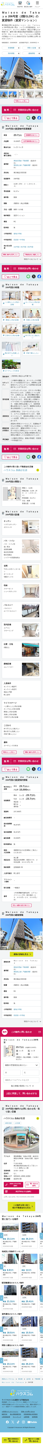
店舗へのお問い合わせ (28, 1411)
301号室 (23, 247)
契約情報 (11, 53)
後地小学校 (18, 234)
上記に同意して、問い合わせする (21, 1093)
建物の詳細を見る (21, 954)
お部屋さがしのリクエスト (10, 1411)
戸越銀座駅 (27, 165)
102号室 (17, 247)
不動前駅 (26, 161)
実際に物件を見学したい (10, 254)
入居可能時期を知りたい (30, 141)
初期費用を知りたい (32, 135)
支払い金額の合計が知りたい (21, 905)
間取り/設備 (31, 48)
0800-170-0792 (15, 1185)
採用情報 (35, 1417)
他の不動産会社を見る (21, 1206)
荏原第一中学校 (19, 240)
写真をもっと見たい (21, 101)
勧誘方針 (4, 1414)
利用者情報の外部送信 (31, 1414)
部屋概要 (11, 48)
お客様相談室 (6, 1417)
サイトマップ (17, 1417)
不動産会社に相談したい (32, 254)
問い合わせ (34, 1185)
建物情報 (31, 53)
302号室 (30, 247)
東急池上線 (18, 165)
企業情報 (26, 1417)
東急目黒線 (18, 161)
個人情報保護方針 (15, 1414)
